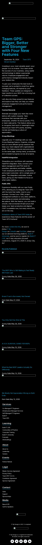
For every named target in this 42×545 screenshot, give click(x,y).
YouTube (23, 231)
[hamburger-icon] (40, 15)
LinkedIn (13, 231)
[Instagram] (25, 541)
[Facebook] (12, 541)
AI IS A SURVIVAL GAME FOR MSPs (16, 344)
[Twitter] (16, 541)
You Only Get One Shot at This (13, 320)
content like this (15, 227)
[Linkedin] (21, 541)
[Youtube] (29, 541)
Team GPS (27, 59)
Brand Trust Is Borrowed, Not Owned (16, 296)
